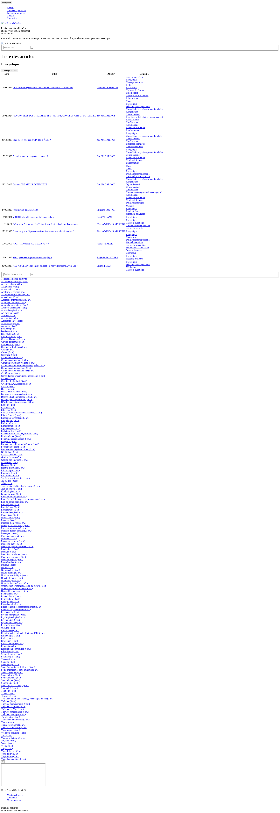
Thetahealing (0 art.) (10, 717)
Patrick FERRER (105, 243)
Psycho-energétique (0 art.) (13, 614)
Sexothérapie (132, 93)
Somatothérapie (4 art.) (11, 677)
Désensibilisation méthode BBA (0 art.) (19, 397)
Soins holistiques (133, 250)
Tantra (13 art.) (8, 693)
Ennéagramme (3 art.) (11, 426)
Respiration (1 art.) (9, 646)
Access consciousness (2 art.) (14, 281)
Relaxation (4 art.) (9, 641)
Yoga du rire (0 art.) (10, 754)
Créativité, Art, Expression (138, 176)
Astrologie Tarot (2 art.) (12, 321)
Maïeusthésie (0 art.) (10, 517)
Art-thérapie (131, 87)
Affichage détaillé (9, 71)
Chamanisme (132, 237)
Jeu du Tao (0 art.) (9, 481)
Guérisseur (131, 253)
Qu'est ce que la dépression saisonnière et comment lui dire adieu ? (43, 231)
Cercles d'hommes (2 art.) (13, 339)
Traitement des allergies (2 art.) (15, 719)
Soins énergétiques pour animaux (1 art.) (19, 670)
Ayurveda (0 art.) (9, 326)
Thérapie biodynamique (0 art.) (15, 704)
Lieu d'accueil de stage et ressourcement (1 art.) (23, 499)
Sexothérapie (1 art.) (10, 656)
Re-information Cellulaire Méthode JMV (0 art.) (23, 633)
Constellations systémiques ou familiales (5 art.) (23, 376)
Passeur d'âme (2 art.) (11, 596)
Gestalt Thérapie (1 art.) (12, 454)
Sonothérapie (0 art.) (10, 680)
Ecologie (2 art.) (8, 405)
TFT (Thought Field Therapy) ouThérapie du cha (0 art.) (27, 698)
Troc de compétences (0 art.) (14, 727)
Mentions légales (14, 795)
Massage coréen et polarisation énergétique (32, 257)
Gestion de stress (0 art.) (12, 457)
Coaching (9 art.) (9, 355)
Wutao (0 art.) (7, 743)
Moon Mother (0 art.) (11, 562)
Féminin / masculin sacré (137, 247)
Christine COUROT (106, 210)
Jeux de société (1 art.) (11, 488)
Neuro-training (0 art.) (11, 572)
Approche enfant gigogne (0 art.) (16, 300)
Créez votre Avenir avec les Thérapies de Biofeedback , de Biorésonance (46, 224)
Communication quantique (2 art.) (16, 368)
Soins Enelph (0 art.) (10, 664)
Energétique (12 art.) (10, 420)
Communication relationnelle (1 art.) (17, 370)
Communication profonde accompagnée (144, 192)
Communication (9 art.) (12, 357)
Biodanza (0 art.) (9, 331)
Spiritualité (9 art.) (9, 688)
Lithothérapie (132, 98)
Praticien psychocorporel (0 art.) (16, 609)
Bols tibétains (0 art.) (10, 334)
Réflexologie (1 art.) (10, 635)
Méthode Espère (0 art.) (12, 559)
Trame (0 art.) (7, 722)
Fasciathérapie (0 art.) (11, 436)
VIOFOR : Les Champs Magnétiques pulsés (33, 217)
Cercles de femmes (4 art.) (13, 342)
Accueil (10, 8)
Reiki (128, 85)
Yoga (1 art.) (7, 748)
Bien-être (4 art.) (8, 328)
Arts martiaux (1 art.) (10, 318)
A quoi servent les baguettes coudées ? (30, 156)
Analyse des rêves (134, 77)
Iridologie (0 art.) (9, 473)
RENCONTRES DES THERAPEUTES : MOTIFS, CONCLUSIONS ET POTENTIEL (54, 115)
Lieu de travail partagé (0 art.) (14, 502)
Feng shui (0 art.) (9, 441)
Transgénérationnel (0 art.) (13, 725)
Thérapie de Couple (135, 90)
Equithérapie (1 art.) (10, 428)
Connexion (12, 18)
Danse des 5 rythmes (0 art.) (14, 391)
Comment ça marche (16, 10)
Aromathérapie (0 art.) (11, 310)
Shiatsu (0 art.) (8, 659)
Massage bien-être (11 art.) (13, 523)
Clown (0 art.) (7, 352)
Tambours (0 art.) (9, 691)
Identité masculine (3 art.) (12, 467)
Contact (10, 15)
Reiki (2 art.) (7, 638)
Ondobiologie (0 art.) (11, 580)
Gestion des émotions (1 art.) (14, 460)
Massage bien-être (134, 258)
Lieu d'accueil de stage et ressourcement (144, 117)
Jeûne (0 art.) (7, 483)
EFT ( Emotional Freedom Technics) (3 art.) (21, 412)
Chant (129, 101)
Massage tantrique (134, 82)
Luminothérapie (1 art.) (11, 512)
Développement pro (135, 202)
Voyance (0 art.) (8, 740)
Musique (130, 206)
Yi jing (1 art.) (7, 746)
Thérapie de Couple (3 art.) (13, 706)
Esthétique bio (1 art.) (11, 431)
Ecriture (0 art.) (8, 407)
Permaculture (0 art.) (10, 599)
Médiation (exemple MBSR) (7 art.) (17, 546)
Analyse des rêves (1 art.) (12, 292)
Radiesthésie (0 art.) (10, 630)
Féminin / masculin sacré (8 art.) (16, 439)
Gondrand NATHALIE (107, 87)
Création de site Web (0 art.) (14, 381)
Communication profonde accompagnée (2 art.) (23, 365)
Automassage (132, 125)
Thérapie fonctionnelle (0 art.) (15, 712)
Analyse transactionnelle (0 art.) (15, 294)
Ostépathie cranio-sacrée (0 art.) (15, 591)
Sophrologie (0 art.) (10, 683)
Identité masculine (134, 242)
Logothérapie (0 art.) (10, 507)
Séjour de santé (133, 184)
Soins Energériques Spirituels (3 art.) (18, 667)
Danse (129, 166)
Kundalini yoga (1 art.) (11, 494)
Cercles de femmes (134, 146)
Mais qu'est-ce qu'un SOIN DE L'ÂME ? (32, 140)
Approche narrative (135, 228)
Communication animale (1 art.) (15, 360)
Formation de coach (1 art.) (13, 446)
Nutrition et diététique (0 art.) (14, 575)
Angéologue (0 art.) (10, 297)
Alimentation (132, 111)
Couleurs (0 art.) (8, 378)
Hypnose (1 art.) (8, 465)
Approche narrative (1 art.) (13, 302)
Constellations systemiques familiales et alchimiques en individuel (43, 87)
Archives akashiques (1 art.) (14, 307)
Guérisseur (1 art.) (9, 462)
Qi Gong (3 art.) (8, 628)
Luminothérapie (133, 211)
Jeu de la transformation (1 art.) (15, 478)
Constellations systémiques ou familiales (144, 109)
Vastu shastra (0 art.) (10, 730)
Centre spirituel (133, 114)
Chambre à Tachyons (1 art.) (14, 347)
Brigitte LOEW (104, 266)
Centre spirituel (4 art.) (11, 336)
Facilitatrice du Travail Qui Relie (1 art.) (19, 433)
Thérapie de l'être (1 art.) (12, 709)
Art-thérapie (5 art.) (10, 313)
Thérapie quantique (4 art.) (13, 714)
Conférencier (132, 122)
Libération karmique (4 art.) (14, 496)
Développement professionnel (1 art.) (18, 402)
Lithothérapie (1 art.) (10, 504)
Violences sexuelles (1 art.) (13, 733)
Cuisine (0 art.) (8, 386)
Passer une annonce (16, 13)
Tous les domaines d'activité (14, 279)
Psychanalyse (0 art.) (10, 612)
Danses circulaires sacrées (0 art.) (16, 394)
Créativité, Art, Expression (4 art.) (16, 384)
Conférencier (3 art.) (10, 373)
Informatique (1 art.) (10, 470)
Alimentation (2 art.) (10, 289)
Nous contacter (14, 800)
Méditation (131, 267)
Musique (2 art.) (8, 565)
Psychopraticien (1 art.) (11, 622)
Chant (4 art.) (7, 349)
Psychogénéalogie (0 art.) (12, 617)
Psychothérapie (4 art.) (11, 625)
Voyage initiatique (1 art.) (12, 738)
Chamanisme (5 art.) (10, 344)
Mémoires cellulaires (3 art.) (14, 554)
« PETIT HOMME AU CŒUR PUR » (31, 243)
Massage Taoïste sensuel (137, 95)
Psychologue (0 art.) (10, 620)
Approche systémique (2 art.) (14, 305)
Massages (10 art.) (9, 533)
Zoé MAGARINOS (106, 115)
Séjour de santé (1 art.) (11, 654)
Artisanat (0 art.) (8, 315)
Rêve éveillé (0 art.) (10, 651)
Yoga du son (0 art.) (10, 756)
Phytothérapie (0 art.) (11, 604)
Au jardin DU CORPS (107, 257)
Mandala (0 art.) (8, 520)
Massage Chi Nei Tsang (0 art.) (15, 525)
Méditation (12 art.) (10, 549)
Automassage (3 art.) (10, 323)
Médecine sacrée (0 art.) (12, 544)
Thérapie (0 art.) (8, 701)
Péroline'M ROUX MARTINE (111, 224)
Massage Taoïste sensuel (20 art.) (16, 530)
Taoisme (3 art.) (8, 696)
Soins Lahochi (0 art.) (11, 675)
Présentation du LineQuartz (25, 210)
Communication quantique (138, 225)
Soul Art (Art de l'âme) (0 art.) (15, 685)
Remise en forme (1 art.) (12, 643)
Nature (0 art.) (7, 567)
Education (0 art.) (9, 410)
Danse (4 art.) (7, 389)
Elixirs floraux (132, 119)
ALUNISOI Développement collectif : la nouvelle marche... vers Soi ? (45, 266)
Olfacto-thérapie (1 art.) (12, 578)
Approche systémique (136, 245)
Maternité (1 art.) (9, 538)
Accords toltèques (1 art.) (12, 284)
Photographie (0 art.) (10, 601)
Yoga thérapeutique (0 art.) (13, 759)
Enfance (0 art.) (8, 423)
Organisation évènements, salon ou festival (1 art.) (24, 586)
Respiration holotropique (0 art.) (16, 649)
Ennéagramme (132, 130)
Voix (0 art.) (6, 735)
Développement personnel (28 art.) (17, 399)
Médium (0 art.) (8, 551)
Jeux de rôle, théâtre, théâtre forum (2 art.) (20, 486)
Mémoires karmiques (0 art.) (14, 557)
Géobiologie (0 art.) (10, 452)
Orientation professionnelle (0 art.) (17, 588)
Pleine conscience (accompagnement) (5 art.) (21, 607)
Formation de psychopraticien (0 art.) (18, 449)
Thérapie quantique (135, 223)
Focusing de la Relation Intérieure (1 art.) (20, 444)
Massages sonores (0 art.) (12, 536)
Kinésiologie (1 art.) (10, 491)
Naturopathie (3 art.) (10, 570)
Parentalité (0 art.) (9, 593)
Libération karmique (135, 127)
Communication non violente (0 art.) (18, 363)
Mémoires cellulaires (135, 214)
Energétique (131, 79)
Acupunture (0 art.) (10, 286)
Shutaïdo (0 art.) (8, 662)
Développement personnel (138, 106)
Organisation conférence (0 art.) (15, 583)
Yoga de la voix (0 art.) (11, 751)
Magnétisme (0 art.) (10, 515)
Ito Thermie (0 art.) (10, 475)
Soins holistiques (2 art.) (12, 672)
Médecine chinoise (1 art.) (13, 541)
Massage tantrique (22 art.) (13, 528)
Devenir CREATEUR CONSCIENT (30, 184)
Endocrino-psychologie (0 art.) (15, 418)
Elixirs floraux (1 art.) (11, 415)
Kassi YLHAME (104, 217)
